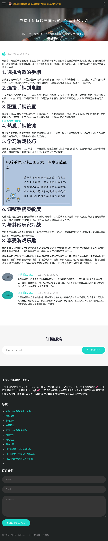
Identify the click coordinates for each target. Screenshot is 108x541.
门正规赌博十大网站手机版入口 (20, 454)
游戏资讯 (38, 33)
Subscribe (93, 350)
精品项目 (10, 415)
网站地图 (10, 435)
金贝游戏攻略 (25, 274)
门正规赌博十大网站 (39, 535)
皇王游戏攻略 (25, 292)
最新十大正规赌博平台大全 (18, 411)
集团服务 (10, 425)
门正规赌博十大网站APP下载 (19, 458)
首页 (24, 33)
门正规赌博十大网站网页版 (18, 449)
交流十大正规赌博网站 (16, 430)
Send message (16, 523)
